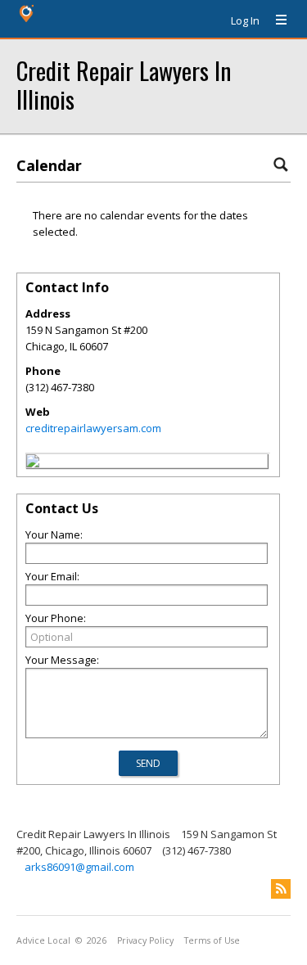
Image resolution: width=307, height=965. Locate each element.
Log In (245, 20)
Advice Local (43, 940)
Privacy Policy (145, 940)
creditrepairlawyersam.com (93, 428)
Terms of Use (212, 940)
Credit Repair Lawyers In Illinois (123, 84)
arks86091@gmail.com (79, 866)
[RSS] (281, 889)
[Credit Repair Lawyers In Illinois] (32, 463)
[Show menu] (275, 20)
